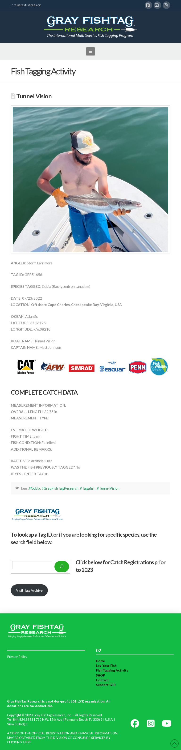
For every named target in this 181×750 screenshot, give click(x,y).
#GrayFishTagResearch (59, 488)
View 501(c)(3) (17, 724)
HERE (27, 742)
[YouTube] (157, 5)
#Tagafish (87, 488)
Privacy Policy (17, 657)
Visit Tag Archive (29, 590)
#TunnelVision (108, 488)
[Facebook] (148, 5)
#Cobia (34, 488)
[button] (90, 51)
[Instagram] (166, 5)
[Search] (61, 566)
